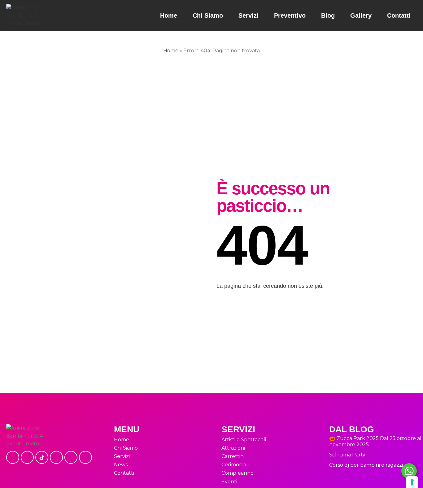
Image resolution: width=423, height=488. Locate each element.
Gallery (361, 15)
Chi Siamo (208, 15)
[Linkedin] (70, 457)
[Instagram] (27, 457)
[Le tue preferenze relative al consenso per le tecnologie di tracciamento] (412, 482)
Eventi (229, 482)
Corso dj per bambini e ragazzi (366, 465)
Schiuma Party (347, 455)
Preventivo (290, 15)
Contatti (399, 15)
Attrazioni (233, 448)
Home (168, 15)
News (121, 465)
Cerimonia (233, 465)
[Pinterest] (85, 457)
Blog (328, 15)
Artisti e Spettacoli (243, 440)
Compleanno (237, 473)
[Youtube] (56, 457)
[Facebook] (12, 457)
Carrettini (233, 456)
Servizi (248, 15)
